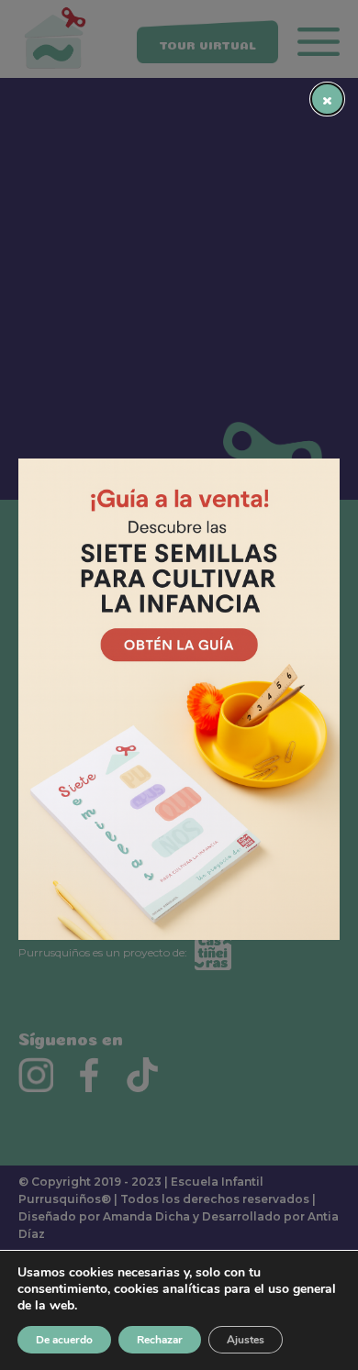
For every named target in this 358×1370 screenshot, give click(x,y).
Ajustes (245, 1339)
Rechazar (160, 1339)
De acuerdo (64, 1339)
